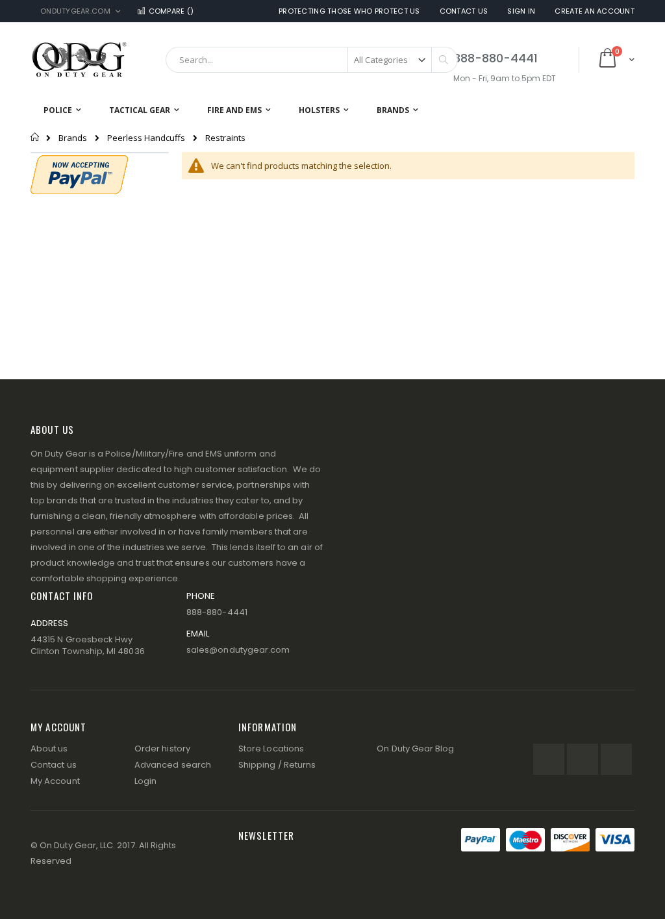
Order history (162, 748)
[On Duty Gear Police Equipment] (79, 59)
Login (145, 781)
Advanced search (172, 765)
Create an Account (594, 11)
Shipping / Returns (277, 765)
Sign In (521, 11)
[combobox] (312, 60)
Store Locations (271, 748)
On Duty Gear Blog (415, 748)
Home (35, 137)
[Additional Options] (79, 173)
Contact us (54, 765)
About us (49, 748)
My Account (55, 781)
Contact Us (464, 11)
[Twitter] (582, 759)
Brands (72, 138)
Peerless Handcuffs (146, 138)
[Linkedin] (616, 759)
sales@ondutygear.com (238, 650)
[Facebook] (548, 759)
